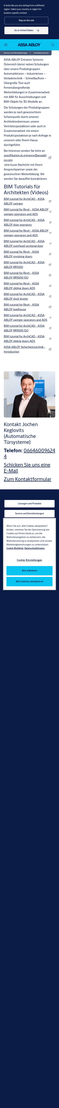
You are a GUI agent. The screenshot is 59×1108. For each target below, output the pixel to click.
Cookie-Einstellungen (29, 560)
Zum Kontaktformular (27, 479)
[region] (29, 554)
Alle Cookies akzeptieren (29, 581)
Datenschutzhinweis (34, 548)
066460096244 (29, 453)
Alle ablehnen (29, 570)
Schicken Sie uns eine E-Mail (27, 467)
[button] (26, 20)
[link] (26, 30)
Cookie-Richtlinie (15, 548)
